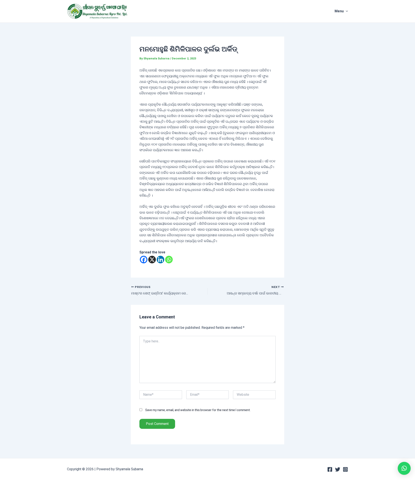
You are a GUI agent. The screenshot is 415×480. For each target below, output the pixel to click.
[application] (346, 11)
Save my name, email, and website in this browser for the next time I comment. (198, 410)
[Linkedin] (160, 259)
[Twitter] (337, 469)
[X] (152, 259)
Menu (339, 11)
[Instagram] (345, 469)
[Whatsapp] (169, 259)
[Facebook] (143, 259)
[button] (404, 468)
